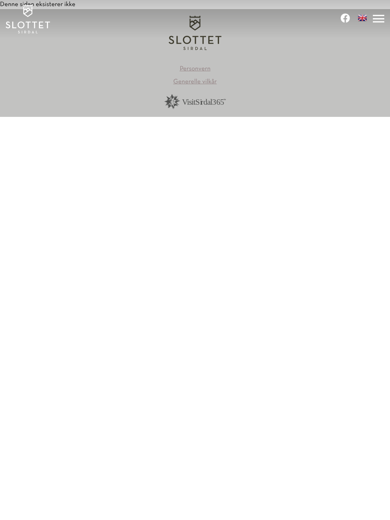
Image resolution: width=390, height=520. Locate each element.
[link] (346, 18)
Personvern (195, 69)
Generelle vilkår (195, 82)
